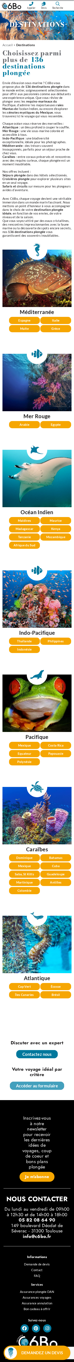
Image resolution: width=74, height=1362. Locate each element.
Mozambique (56, 537)
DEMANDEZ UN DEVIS (42, 1352)
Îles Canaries (24, 995)
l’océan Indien (28, 109)
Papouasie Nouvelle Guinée (55, 754)
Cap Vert (24, 986)
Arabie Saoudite (24, 425)
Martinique (24, 882)
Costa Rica (56, 745)
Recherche (57, 8)
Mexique (24, 745)
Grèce (55, 328)
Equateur (24, 753)
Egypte (56, 424)
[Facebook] (25, 1328)
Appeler (31, 8)
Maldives (24, 520)
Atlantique (37, 978)
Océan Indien (37, 512)
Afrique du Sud (25, 545)
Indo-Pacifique (37, 633)
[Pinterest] (36, 1328)
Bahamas (55, 858)
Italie (56, 320)
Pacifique (9, 105)
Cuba (56, 866)
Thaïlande (24, 641)
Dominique (24, 858)
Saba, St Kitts (24, 874)
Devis (44, 8)
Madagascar (25, 529)
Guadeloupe (56, 874)
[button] (37, 1177)
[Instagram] (47, 1328)
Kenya (55, 529)
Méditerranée (37, 312)
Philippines (56, 641)
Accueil (7, 45)
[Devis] (44, 4)
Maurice (56, 520)
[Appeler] (31, 4)
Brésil (56, 995)
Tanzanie (24, 537)
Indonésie (24, 649)
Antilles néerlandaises (56, 883)
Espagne (24, 320)
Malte (24, 328)
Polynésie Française (24, 762)
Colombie (24, 890)
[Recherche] (58, 4)
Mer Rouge (36, 416)
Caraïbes (37, 849)
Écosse (56, 986)
